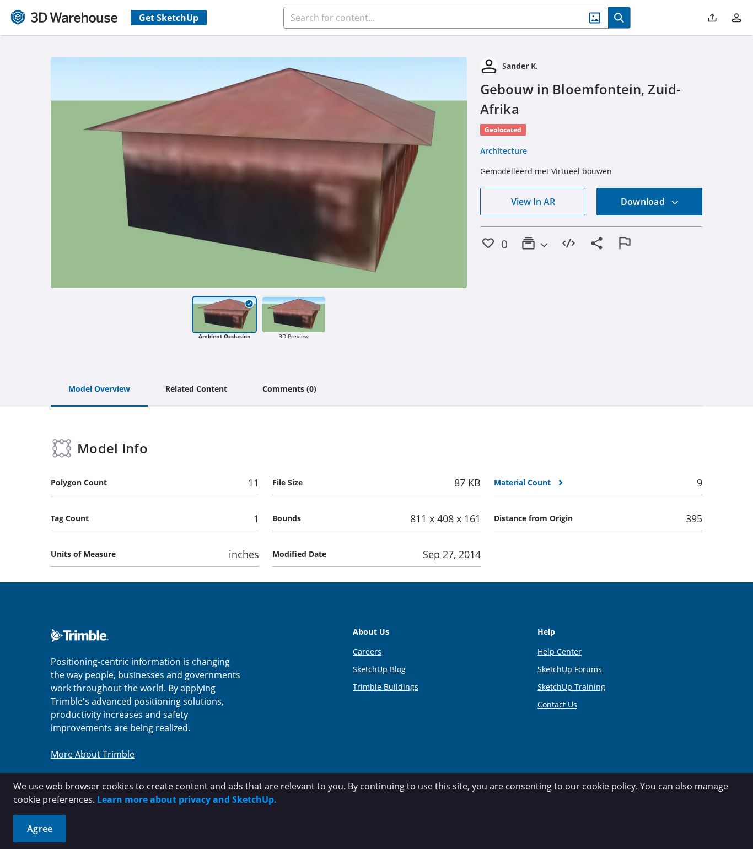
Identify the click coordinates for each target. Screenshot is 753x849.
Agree (39, 829)
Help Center (559, 651)
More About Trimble (93, 754)
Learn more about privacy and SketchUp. (187, 799)
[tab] (99, 389)
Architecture (503, 150)
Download (644, 202)
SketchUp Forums (569, 669)
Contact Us (557, 704)
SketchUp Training (571, 687)
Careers (367, 651)
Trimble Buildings (385, 687)
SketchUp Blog (379, 669)
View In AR (533, 202)
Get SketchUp (168, 18)
